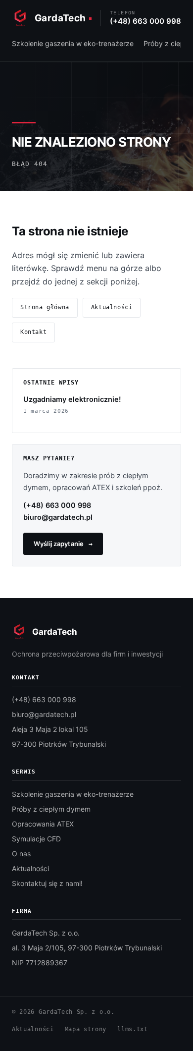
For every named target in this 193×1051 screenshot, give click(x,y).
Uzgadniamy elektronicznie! (72, 399)
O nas (21, 853)
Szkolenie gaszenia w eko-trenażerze (73, 43)
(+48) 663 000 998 (57, 505)
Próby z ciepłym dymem (51, 809)
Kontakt (33, 332)
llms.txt (132, 1029)
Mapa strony (86, 1029)
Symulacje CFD (36, 838)
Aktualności (112, 307)
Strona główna (44, 307)
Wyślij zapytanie (59, 544)
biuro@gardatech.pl (58, 517)
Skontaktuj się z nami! (47, 883)
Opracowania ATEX (43, 824)
